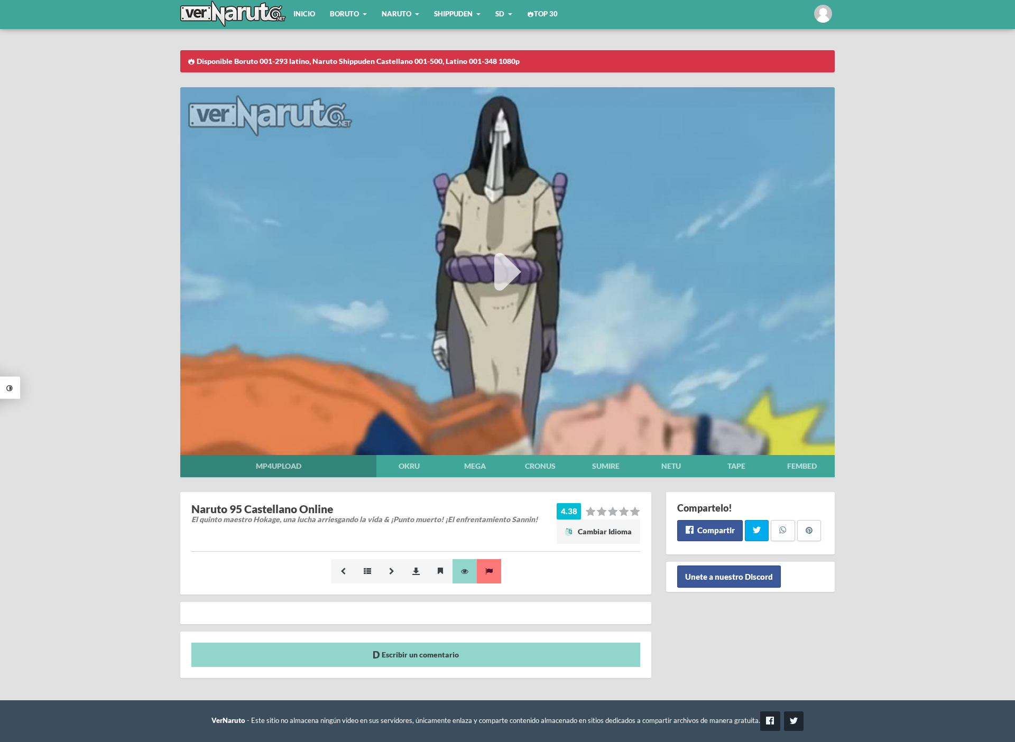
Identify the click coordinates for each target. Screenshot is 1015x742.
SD (499, 14)
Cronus (540, 465)
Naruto (396, 14)
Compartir (715, 530)
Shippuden (453, 14)
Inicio (304, 14)
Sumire (606, 465)
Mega (475, 465)
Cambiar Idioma (604, 531)
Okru (409, 465)
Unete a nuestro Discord (729, 576)
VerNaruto (228, 721)
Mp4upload (278, 465)
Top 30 (546, 14)
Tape (736, 465)
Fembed (802, 465)
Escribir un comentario (419, 654)
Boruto (344, 14)
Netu (671, 465)
